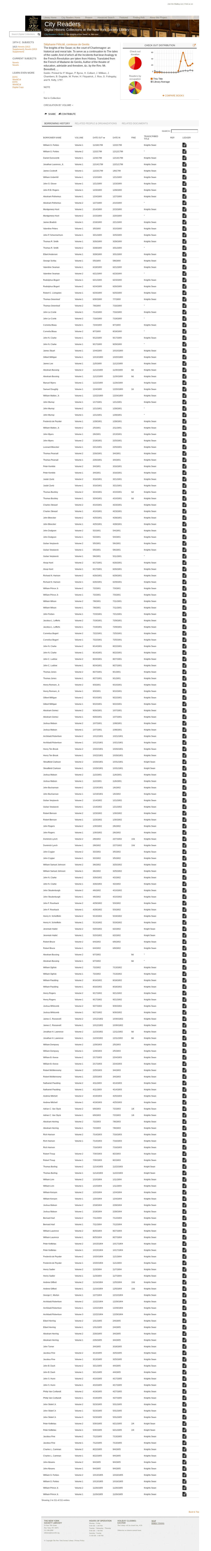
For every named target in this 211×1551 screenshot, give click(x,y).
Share (52, 114)
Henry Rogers (49, 993)
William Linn (48, 1179)
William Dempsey (51, 1044)
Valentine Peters (50, 229)
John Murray (48, 402)
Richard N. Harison (51, 575)
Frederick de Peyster (52, 421)
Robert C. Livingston (52, 293)
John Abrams (49, 1462)
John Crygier (49, 852)
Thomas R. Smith (51, 241)
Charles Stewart (50, 505)
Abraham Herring (51, 1122)
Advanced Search (105, 17)
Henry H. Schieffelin (52, 916)
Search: (166, 131)
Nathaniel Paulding (51, 1083)
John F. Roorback (51, 903)
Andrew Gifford (50, 1282)
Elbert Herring (49, 1321)
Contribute (68, 114)
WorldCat (17, 79)
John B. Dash (49, 1366)
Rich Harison (49, 1134)
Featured (124, 17)
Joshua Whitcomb (51, 1006)
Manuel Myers (49, 383)
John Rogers (49, 826)
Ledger (186, 138)
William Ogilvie (50, 967)
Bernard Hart (49, 1218)
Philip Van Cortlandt (52, 1391)
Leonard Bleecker (51, 447)
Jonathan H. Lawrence (53, 1032)
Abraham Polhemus (52, 196)
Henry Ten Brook (50, 749)
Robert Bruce (49, 942)
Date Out (98, 138)
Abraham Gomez (50, 710)
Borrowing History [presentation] (57, 123)
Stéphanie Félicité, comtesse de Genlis (66, 44)
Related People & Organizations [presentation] (96, 123)
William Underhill (51, 177)
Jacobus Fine (49, 1353)
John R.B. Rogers (51, 190)
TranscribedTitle (151, 137)
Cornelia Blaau (50, 325)
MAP (153, 1521)
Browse (88, 17)
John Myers (48, 434)
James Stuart (49, 351)
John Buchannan (51, 787)
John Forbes (48, 614)
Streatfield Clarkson (52, 762)
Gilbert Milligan (50, 357)
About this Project (158, 17)
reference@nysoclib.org (51, 1533)
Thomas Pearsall (50, 453)
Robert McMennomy (52, 1070)
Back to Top (194, 1512)
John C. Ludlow (50, 659)
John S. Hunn (49, 1379)
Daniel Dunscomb (51, 158)
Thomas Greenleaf (51, 299)
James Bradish (50, 222)
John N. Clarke (50, 338)
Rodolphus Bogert (51, 280)
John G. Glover (50, 184)
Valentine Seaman (51, 267)
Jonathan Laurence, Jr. (53, 164)
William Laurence (51, 1231)
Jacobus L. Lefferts (51, 620)
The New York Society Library (33, 23)
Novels (16, 62)
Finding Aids (139, 17)
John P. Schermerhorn (53, 235)
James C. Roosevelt (52, 1019)
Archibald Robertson (52, 736)
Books (61, 34)
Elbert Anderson (50, 254)
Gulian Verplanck (51, 543)
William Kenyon (50, 1192)
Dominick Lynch (50, 839)
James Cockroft (50, 171)
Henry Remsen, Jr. (51, 685)
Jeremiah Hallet (50, 929)
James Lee (48, 363)
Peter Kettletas (49, 1244)
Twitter (198, 4)
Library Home (50, 17)
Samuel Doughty (50, 389)
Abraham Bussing (51, 370)
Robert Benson (50, 813)
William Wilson (49, 601)
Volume (79, 138)
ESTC (15, 77)
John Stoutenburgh (51, 890)
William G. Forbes (51, 145)
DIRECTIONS (157, 1523)
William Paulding (50, 980)
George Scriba (49, 261)
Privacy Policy (79, 1540)
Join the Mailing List (175, 4)
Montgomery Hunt (51, 209)
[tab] (57, 124)
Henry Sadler (49, 1269)
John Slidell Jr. (49, 1404)
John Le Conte (49, 312)
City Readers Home (70, 17)
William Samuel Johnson (54, 865)
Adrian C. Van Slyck (52, 1109)
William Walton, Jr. (51, 396)
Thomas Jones (49, 672)
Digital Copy (18, 87)
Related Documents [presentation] (135, 123)
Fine (133, 138)
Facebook (194, 4)
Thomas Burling (50, 1167)
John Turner (48, 1346)
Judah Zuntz (48, 479)
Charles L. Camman (52, 1449)
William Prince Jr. (51, 588)
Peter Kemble (49, 466)
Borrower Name (52, 138)
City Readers (50, 34)
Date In (116, 138)
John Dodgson (49, 530)
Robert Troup (49, 1154)
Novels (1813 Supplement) (21, 48)
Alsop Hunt (48, 563)
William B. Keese (50, 1057)
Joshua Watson (50, 723)
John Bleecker (49, 518)
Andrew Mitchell (50, 1096)
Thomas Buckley (50, 492)
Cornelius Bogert (50, 633)
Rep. (172, 138)
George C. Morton (51, 1295)
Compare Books (174, 95)
